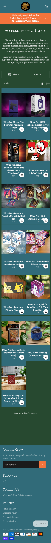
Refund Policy (9, 509)
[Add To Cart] (21, 129)
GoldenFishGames (16, 530)
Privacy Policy (9, 521)
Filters (16, 74)
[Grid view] (41, 83)
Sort (36, 74)
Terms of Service (10, 517)
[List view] (48, 83)
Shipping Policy (10, 513)
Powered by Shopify (31, 530)
